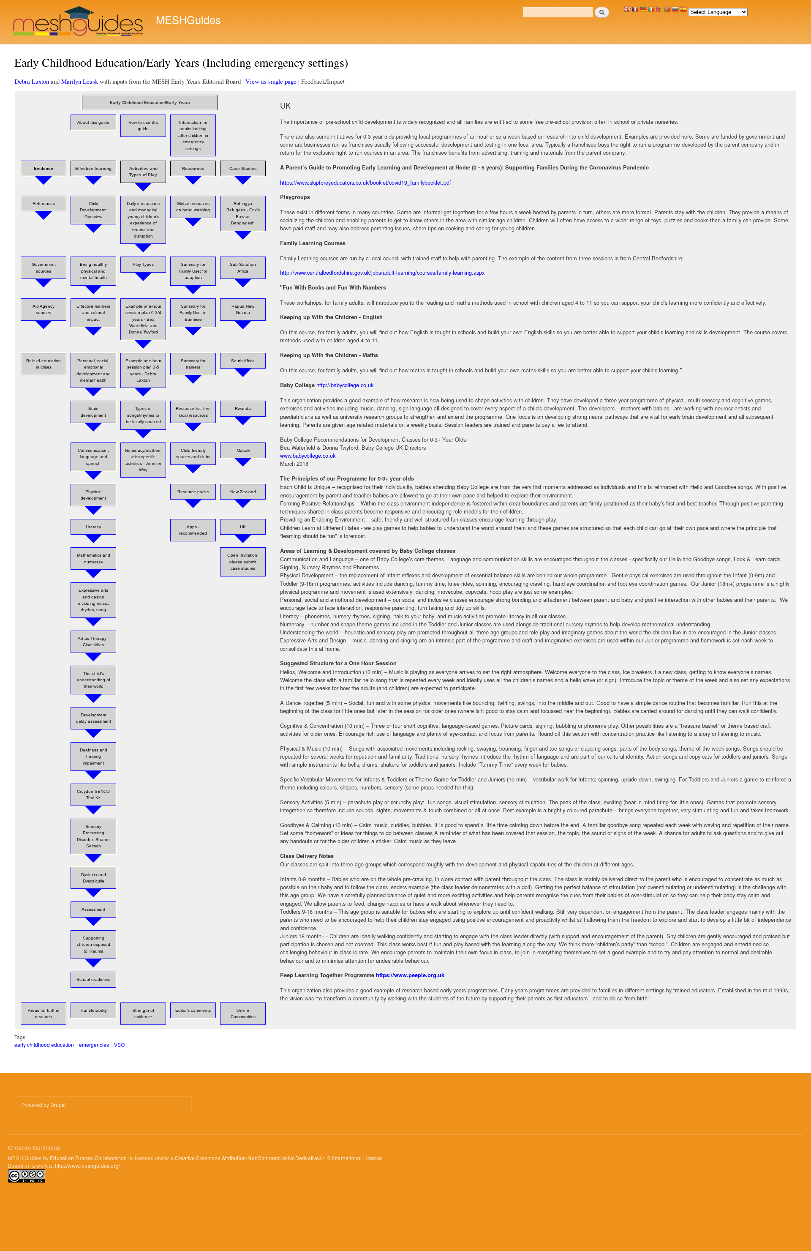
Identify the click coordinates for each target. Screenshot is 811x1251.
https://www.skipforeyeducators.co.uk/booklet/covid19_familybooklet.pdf (365, 182)
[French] (635, 11)
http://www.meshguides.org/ (87, 1165)
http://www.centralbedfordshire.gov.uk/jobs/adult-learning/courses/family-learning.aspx (382, 272)
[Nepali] (659, 11)
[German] (643, 11)
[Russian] (675, 11)
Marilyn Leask (79, 81)
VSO (119, 1044)
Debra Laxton (31, 81)
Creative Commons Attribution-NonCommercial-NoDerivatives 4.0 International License (278, 1157)
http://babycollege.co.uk (344, 385)
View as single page (271, 81)
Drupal (58, 1104)
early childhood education (44, 1044)
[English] (627, 11)
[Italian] (651, 11)
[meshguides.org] (79, 22)
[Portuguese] (667, 11)
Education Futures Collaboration (88, 1157)
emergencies (94, 1044)
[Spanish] (683, 11)
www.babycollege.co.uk (307, 455)
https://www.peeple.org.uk (410, 975)
